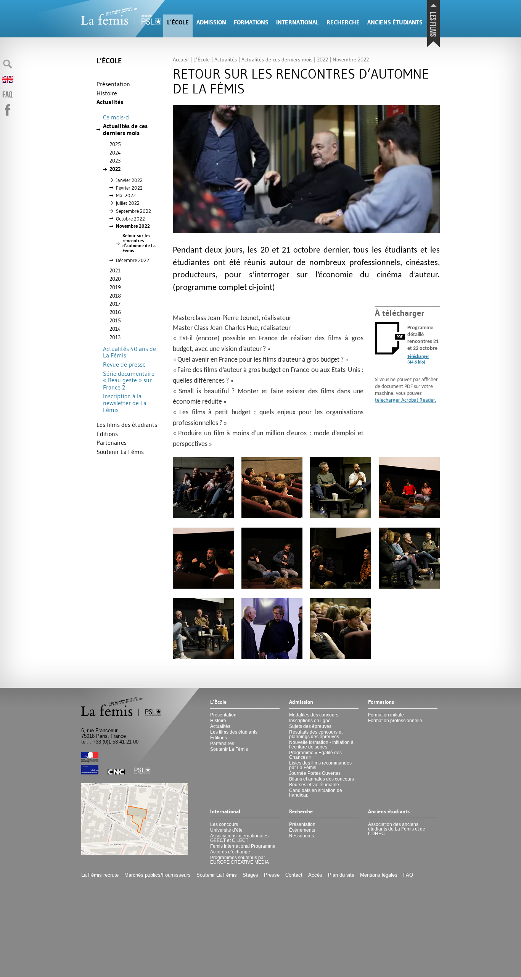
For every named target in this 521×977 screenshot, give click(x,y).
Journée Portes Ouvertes (315, 773)
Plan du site (341, 875)
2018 (115, 295)
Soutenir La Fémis (120, 452)
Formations (251, 22)
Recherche (343, 22)
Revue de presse (124, 364)
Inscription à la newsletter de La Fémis (124, 402)
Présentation (113, 84)
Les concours (224, 824)
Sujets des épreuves (310, 726)
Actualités (109, 102)
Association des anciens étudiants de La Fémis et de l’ (396, 829)
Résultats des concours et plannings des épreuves (316, 734)
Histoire (106, 93)
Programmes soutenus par (239, 859)
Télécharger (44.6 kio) (418, 359)
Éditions (107, 434)
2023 (115, 160)
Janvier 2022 (129, 180)
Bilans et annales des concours (321, 779)
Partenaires (111, 442)
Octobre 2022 (130, 219)
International (297, 22)
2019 (115, 287)
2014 (115, 328)
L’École (178, 22)
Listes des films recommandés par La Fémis (320, 765)
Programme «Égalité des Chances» (315, 755)
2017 (115, 303)
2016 (115, 312)
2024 (115, 152)
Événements (302, 830)
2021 (115, 270)
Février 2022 (129, 188)
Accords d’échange (230, 852)
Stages (250, 875)
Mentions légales (378, 875)
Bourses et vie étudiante (314, 784)
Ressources (301, 836)
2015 (115, 320)
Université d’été (226, 830)
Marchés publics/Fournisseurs (157, 875)
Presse (272, 875)
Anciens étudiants (395, 22)
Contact (293, 875)
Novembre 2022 (133, 226)
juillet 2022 (128, 203)
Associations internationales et (239, 838)
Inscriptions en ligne (310, 720)
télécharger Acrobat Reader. (405, 400)
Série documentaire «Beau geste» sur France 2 (128, 380)
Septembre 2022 (133, 211)
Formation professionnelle (395, 720)
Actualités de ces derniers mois (125, 129)
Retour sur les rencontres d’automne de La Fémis (139, 243)
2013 (115, 337)
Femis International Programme (242, 846)
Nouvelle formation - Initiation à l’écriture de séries (321, 744)
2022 (115, 169)
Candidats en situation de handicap (315, 792)
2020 (115, 278)
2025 (115, 144)
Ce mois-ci (116, 117)
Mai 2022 (126, 195)
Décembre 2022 (132, 260)
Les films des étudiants (126, 424)
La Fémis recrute (100, 875)
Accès (315, 875)
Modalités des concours (313, 715)
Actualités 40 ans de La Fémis (129, 352)
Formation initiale (386, 715)
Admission (211, 22)
